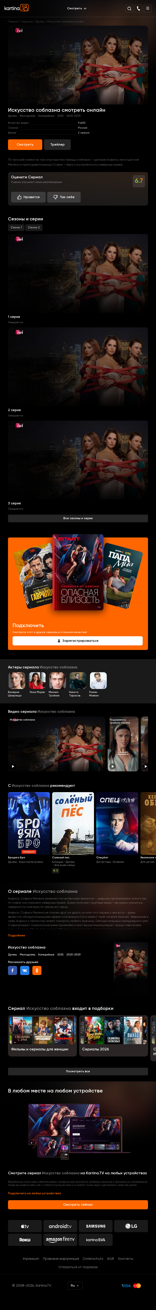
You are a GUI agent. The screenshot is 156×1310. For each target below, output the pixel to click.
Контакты (125, 1259)
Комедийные (46, 116)
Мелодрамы (27, 116)
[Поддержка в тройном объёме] (123, 744)
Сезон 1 (16, 227)
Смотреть (25, 144)
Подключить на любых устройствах (34, 1193)
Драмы (40, 21)
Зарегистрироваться (80, 641)
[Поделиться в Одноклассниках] (36, 970)
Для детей (147, 862)
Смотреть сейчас (78, 1204)
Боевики (118, 862)
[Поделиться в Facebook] (12, 970)
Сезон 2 (34, 227)
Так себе (67, 197)
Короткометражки (31, 862)
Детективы (103, 862)
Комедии (57, 862)
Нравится (32, 197)
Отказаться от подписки (78, 1267)
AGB (110, 1259)
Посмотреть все (78, 1071)
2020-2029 (73, 116)
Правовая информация (61, 1259)
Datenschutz (93, 1259)
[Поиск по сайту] (129, 8)
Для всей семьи (64, 865)
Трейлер (57, 144)
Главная (13, 21)
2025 (60, 116)
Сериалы (27, 21)
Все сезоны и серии (78, 518)
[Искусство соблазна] (56, 744)
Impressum (31, 1259)
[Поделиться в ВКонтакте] (24, 970)
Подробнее (16, 935)
